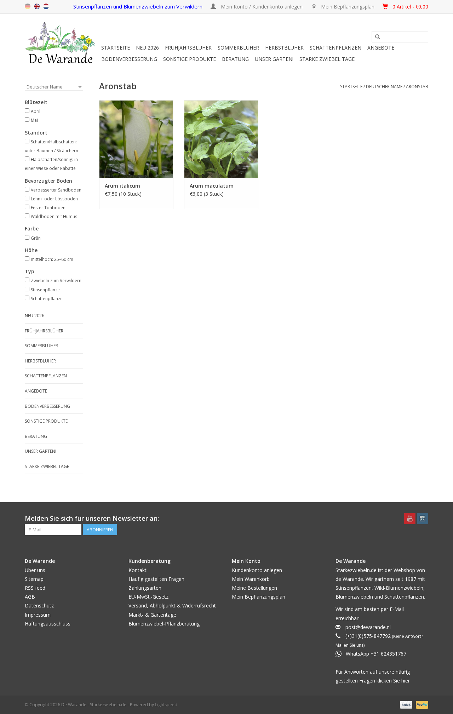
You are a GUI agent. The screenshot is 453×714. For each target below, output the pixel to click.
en (37, 6)
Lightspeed (166, 705)
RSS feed (35, 587)
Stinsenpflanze (45, 290)
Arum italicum (122, 185)
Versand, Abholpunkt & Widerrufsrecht (172, 605)
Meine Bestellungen (254, 587)
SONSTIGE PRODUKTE (189, 59)
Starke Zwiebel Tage (327, 59)
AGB (30, 596)
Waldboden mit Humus (54, 216)
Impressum (38, 614)
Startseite (115, 47)
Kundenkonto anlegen (257, 570)
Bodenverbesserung (129, 59)
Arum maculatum (212, 185)
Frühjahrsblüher (188, 47)
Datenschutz (39, 605)
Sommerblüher (238, 47)
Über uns (35, 570)
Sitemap (34, 579)
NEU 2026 (147, 47)
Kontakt (137, 570)
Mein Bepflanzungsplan (258, 596)
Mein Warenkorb (251, 579)
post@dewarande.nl (368, 627)
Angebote (380, 47)
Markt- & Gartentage (152, 614)
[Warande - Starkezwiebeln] (62, 43)
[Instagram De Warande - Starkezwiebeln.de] (422, 518)
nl (46, 6)
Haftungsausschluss (47, 623)
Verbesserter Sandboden (56, 190)
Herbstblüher (284, 47)
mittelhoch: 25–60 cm (52, 259)
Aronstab (417, 87)
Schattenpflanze (47, 299)
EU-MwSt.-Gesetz (148, 596)
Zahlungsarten (144, 587)
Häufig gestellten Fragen (156, 579)
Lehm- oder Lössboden (54, 199)
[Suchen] (378, 37)
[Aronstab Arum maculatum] (221, 139)
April (35, 111)
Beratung (235, 59)
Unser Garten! (274, 59)
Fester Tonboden (48, 208)
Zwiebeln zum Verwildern (56, 281)
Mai (34, 120)
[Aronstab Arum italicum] (136, 139)
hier (405, 680)
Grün (36, 238)
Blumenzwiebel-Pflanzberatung (164, 623)
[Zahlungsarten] (405, 704)
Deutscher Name (384, 87)
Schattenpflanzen (335, 47)
